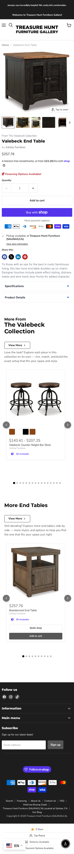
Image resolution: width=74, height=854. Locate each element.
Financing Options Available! (22, 174)
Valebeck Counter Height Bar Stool (30, 445)
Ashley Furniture (15, 147)
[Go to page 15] (57, 483)
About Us (35, 801)
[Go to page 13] (51, 483)
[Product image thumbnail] (23, 122)
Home (5, 45)
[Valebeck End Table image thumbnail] (8, 122)
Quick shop (36, 628)
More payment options (37, 220)
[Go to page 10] (41, 483)
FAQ (62, 801)
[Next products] (67, 425)
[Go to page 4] (23, 483)
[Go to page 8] (35, 483)
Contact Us (50, 801)
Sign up (55, 745)
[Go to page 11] (44, 483)
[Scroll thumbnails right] (69, 122)
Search (9, 801)
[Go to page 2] (17, 483)
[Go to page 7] (32, 483)
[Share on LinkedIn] (18, 257)
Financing (22, 801)
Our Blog (37, 812)
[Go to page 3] (20, 483)
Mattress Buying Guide (35, 804)
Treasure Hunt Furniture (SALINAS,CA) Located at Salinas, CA (35, 808)
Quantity (6, 180)
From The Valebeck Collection (19, 135)
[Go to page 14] (54, 483)
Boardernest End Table (23, 610)
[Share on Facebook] (4, 257)
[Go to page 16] (60, 483)
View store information (17, 244)
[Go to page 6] (29, 483)
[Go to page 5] (26, 483)
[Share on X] (11, 257)
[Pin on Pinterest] (25, 257)
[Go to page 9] (38, 483)
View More (15, 345)
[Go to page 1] (14, 483)
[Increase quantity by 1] (33, 188)
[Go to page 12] (47, 483)
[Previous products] (6, 425)
